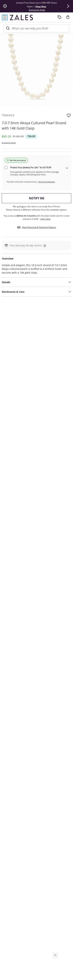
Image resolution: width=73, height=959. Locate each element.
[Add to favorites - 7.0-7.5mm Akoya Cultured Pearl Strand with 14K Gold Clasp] (68, 115)
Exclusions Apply (9, 142)
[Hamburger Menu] (5, 17)
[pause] (5, 6)
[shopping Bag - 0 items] (69, 18)
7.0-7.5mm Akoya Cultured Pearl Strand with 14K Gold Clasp (34, 125)
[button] (68, 6)
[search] (8, 28)
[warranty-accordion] (67, 168)
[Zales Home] (21, 17)
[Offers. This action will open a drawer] (59, 17)
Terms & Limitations (46, 181)
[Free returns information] (44, 245)
